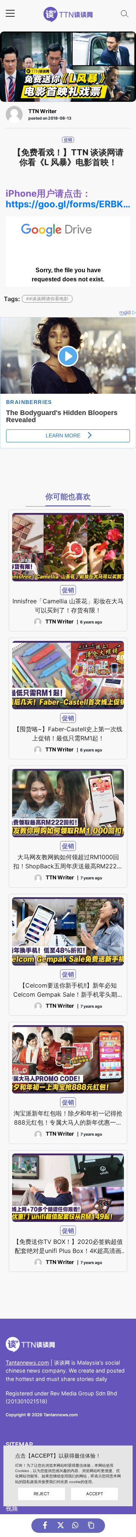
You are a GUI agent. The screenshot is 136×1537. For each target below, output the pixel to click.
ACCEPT (94, 1493)
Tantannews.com (27, 1362)
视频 (12, 1508)
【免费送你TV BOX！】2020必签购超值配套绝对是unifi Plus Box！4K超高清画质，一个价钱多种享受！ (68, 1246)
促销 (68, 139)
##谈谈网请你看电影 (47, 298)
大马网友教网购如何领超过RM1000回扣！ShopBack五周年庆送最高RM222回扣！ (68, 862)
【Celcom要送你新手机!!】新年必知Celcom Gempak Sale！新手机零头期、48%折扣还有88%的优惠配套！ (68, 990)
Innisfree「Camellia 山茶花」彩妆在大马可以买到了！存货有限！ (68, 605)
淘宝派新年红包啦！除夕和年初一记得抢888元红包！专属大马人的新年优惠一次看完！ (68, 1118)
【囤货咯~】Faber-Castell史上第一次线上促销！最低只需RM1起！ (68, 733)
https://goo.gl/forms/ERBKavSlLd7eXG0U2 (68, 204)
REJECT (41, 1493)
